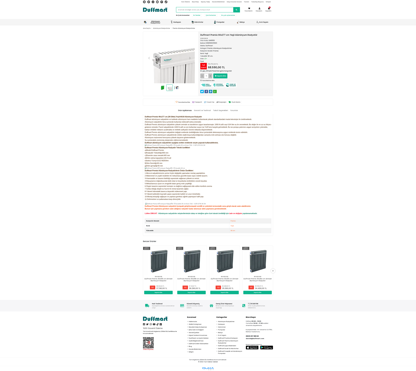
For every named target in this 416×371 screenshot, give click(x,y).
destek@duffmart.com (255, 338)
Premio (233, 221)
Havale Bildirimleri (218, 2)
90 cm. (233, 231)
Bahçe (220, 333)
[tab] (185, 110)
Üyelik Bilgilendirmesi (196, 341)
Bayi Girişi (195, 2)
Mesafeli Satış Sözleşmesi (198, 327)
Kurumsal (191, 317)
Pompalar (221, 330)
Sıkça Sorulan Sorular (234, 2)
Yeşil (232, 226)
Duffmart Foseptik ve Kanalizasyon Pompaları (230, 352)
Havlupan (221, 324)
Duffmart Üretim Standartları (198, 344)
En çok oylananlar (228, 15)
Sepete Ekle (221, 76)
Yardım (246, 2)
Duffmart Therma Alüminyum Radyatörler (228, 342)
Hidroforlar (222, 327)
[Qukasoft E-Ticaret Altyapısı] (208, 368)
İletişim (268, 2)
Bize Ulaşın (251, 317)
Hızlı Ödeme (185, 2)
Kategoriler (221, 317)
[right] (273, 270)
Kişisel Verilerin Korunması (198, 335)
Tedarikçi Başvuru (257, 2)
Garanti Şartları (194, 333)
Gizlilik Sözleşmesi (195, 324)
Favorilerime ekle (208, 80)
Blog (190, 346)
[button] (259, 9)
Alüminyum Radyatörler (226, 321)
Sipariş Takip (205, 2)
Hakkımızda (193, 321)
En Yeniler (196, 15)
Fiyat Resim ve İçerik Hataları (199, 338)
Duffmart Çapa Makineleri (227, 346)
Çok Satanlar (211, 15)
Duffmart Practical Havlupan (228, 338)
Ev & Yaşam (222, 335)
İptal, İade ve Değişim (196, 330)
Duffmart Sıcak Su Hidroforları (228, 348)
